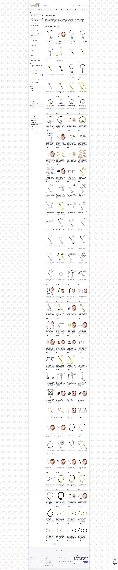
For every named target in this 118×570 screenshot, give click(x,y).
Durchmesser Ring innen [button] (34, 103)
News (77, 1)
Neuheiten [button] (31, 88)
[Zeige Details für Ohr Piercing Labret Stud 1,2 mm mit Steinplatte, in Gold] (61, 205)
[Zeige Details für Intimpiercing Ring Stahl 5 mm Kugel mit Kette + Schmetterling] (71, 68)
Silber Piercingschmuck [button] (34, 118)
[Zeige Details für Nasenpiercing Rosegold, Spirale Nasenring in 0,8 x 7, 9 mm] (82, 154)
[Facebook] (54, 550)
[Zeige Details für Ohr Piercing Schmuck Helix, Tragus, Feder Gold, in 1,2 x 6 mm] (61, 290)
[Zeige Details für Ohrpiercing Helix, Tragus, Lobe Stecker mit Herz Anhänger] (82, 342)
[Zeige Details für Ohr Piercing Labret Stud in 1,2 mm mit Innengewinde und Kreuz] (71, 205)
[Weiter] (60, 544)
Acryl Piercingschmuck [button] (34, 124)
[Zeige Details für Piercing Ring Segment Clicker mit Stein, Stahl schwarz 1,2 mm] (50, 513)
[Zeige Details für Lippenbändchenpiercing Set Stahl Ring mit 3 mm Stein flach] (82, 102)
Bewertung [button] (32, 77)
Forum (80, 1)
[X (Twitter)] (57, 550)
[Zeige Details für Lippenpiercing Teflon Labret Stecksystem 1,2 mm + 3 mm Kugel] (61, 137)
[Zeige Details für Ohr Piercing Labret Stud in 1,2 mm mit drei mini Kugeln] (61, 222)
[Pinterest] (64, 550)
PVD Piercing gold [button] (33, 122)
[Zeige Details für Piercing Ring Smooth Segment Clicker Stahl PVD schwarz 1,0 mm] (82, 530)
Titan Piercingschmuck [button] (34, 130)
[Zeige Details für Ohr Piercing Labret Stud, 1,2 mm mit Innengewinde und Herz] (50, 239)
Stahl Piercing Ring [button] (33, 120)
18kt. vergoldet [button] (32, 111)
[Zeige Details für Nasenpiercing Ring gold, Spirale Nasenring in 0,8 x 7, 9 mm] (61, 154)
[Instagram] (59, 550)
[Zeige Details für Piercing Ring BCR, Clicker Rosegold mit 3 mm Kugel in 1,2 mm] (71, 478)
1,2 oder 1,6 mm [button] (32, 101)
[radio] (58, 27)
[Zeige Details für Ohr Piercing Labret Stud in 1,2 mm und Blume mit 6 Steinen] (71, 222)
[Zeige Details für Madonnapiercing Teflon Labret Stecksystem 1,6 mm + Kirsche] (82, 137)
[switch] (115, 564)
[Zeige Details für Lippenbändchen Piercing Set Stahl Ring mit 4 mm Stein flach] (50, 102)
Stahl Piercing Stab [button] (33, 116)
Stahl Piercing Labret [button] (33, 126)
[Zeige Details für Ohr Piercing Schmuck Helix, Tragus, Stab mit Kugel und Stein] (82, 290)
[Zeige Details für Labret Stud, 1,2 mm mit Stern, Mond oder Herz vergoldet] (82, 85)
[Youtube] (61, 550)
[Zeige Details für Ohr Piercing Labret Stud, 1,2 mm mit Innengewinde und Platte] (71, 239)
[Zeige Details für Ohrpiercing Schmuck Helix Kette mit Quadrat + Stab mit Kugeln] (61, 376)
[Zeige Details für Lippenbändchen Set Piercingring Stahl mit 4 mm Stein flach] (71, 102)
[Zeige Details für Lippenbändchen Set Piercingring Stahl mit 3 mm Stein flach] (61, 102)
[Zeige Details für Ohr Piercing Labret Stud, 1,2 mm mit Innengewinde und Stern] (50, 256)
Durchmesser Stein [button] (33, 107)
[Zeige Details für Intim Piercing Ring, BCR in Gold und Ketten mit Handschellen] (61, 51)
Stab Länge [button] (32, 92)
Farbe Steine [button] (32, 105)
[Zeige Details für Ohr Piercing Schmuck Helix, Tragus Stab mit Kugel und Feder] (50, 290)
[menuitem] (33, 10)
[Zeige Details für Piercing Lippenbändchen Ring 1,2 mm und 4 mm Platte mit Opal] (50, 478)
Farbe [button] (31, 97)
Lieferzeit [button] (31, 86)
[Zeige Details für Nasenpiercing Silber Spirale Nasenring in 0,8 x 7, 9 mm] (50, 171)
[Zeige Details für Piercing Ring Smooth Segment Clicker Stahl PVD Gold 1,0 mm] (82, 513)
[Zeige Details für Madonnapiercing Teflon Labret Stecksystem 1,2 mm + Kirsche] (71, 137)
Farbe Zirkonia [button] (32, 90)
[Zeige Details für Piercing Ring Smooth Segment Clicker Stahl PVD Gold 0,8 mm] (71, 513)
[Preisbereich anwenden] (42, 75)
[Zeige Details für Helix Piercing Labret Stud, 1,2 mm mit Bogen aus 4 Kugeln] (50, 34)
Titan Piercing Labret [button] (33, 128)
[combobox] (57, 5)
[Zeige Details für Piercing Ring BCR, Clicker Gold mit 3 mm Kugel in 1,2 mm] (61, 478)
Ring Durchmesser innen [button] (34, 99)
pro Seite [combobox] (48, 543)
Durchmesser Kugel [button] (33, 109)
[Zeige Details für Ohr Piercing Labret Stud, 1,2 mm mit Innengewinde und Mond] (61, 239)
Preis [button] (31, 68)
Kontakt (64, 1)
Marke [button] (31, 63)
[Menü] (116, 559)
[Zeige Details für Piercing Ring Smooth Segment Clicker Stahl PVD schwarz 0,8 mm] (71, 530)
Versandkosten (41, 568)
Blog (75, 1)
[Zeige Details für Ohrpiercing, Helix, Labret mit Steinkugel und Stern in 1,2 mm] (71, 410)
